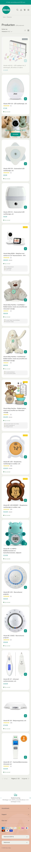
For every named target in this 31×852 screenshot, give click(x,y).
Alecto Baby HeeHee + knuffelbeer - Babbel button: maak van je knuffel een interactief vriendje (15, 307)
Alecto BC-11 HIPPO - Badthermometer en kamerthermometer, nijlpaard (12, 551)
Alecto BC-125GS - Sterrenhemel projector (13, 637)
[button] (25, 10)
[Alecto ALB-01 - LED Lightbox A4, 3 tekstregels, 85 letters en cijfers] (15, 50)
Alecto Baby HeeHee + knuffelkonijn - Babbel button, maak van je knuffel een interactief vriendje (15, 359)
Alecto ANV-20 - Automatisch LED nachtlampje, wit (13, 170)
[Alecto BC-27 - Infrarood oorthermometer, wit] (15, 664)
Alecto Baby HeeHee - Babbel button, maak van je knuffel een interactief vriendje (14, 410)
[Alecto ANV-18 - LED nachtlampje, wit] (15, 88)
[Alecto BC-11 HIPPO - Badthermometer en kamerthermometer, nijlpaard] (15, 533)
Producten (9, 17)
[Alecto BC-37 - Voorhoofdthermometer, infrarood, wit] (15, 747)
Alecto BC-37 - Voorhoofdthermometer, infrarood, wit (15, 763)
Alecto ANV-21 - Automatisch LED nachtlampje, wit (13, 213)
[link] (6, 779)
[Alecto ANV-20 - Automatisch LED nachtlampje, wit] (15, 153)
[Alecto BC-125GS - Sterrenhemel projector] (15, 620)
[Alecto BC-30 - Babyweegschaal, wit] (15, 705)
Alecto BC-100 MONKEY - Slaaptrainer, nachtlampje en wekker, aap (15, 506)
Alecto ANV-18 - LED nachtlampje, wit (15, 104)
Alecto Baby (8, 848)
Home (4, 17)
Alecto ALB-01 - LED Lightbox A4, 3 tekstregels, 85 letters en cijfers (14, 66)
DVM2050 (15, 134)
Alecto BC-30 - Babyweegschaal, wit (14, 721)
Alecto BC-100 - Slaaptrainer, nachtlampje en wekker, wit (12, 463)
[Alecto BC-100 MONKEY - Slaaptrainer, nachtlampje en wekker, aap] (15, 490)
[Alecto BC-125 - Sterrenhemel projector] (15, 577)
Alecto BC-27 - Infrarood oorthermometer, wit (11, 680)
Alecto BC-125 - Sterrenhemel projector (12, 593)
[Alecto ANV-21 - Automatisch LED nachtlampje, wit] (15, 197)
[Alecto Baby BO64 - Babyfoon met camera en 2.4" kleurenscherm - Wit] (15, 238)
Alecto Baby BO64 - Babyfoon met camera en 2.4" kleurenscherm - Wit (14, 254)
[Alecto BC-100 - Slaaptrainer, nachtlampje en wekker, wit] (15, 447)
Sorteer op (4, 29)
